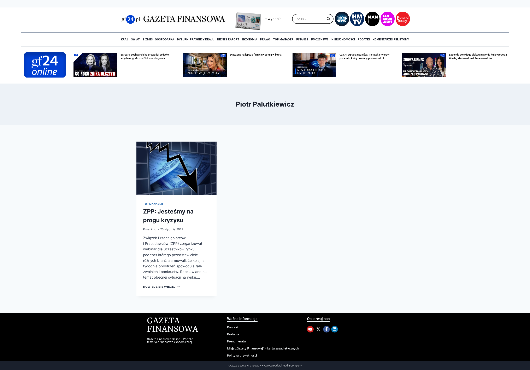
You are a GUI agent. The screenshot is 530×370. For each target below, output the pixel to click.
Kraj (124, 39)
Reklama (233, 334)
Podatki (364, 39)
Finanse (302, 39)
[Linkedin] (334, 329)
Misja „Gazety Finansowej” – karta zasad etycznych (263, 348)
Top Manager (283, 39)
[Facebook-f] (326, 329)
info (153, 229)
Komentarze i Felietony (391, 39)
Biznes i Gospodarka (158, 39)
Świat (135, 39)
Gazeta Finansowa (172, 325)
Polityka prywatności (242, 355)
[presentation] (176, 168)
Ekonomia (249, 39)
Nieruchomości (343, 39)
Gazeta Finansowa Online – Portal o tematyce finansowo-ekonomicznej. (170, 340)
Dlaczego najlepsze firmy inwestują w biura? (256, 54)
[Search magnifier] (328, 19)
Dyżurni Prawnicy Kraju (195, 39)
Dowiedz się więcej (161, 286)
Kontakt (232, 327)
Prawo (265, 39)
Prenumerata (236, 341)
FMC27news (320, 39)
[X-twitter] (318, 329)
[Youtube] (310, 329)
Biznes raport (228, 39)
